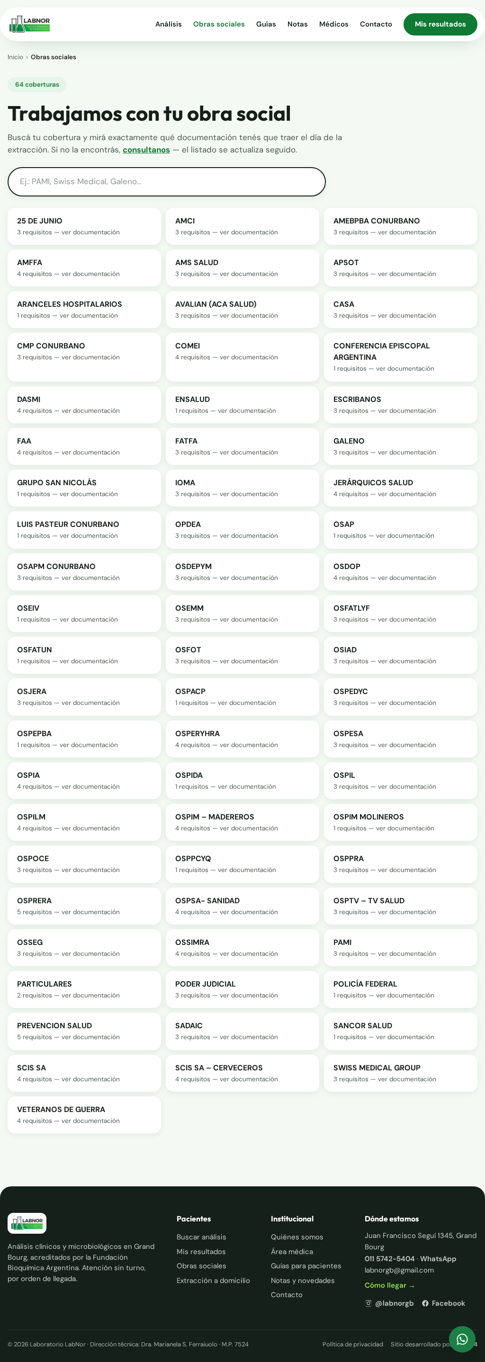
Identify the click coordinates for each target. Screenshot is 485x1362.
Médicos (334, 24)
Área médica (292, 1251)
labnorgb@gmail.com (399, 1270)
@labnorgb (394, 1303)
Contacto (376, 24)
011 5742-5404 (390, 1259)
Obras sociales (219, 24)
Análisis (168, 24)
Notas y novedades (303, 1280)
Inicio (15, 57)
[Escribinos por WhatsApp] (462, 1339)
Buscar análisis (201, 1237)
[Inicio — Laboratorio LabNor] (29, 24)
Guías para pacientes (306, 1266)
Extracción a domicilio (213, 1280)
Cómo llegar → (390, 1285)
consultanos (146, 149)
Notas (297, 24)
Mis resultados (440, 24)
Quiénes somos (297, 1237)
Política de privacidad (353, 1344)
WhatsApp (438, 1259)
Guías (266, 24)
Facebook (448, 1303)
